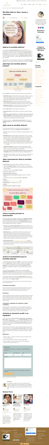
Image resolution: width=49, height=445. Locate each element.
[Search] (45, 62)
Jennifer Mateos (7, 17)
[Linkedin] (45, 4)
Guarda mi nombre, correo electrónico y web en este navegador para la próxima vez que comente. (17, 371)
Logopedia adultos (38, 99)
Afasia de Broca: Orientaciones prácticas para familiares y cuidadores (40, 77)
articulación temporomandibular (14, 181)
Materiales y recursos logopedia (40, 102)
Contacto (40, 4)
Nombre (5, 353)
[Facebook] (44, 4)
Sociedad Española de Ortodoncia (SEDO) (20, 240)
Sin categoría (37, 103)
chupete (4, 140)
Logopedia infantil (26, 410)
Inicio (22, 4)
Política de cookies (41, 433)
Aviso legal (39, 437)
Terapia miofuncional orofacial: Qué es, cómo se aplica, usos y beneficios (17, 405)
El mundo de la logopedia (39, 97)
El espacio (33, 4)
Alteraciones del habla (6, 412)
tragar (4, 144)
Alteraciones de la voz (38, 92)
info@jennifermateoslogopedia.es (22, 0)
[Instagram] (43, 4)
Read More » (8, 423)
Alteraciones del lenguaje (39, 95)
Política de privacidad (41, 435)
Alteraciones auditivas (6, 411)
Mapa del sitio (40, 438)
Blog (37, 4)
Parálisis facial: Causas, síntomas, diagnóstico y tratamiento (6, 405)
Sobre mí (29, 4)
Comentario (6, 356)
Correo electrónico (16, 353)
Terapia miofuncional (20, 17)
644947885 (29, 0)
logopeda (16, 319)
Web (23, 353)
